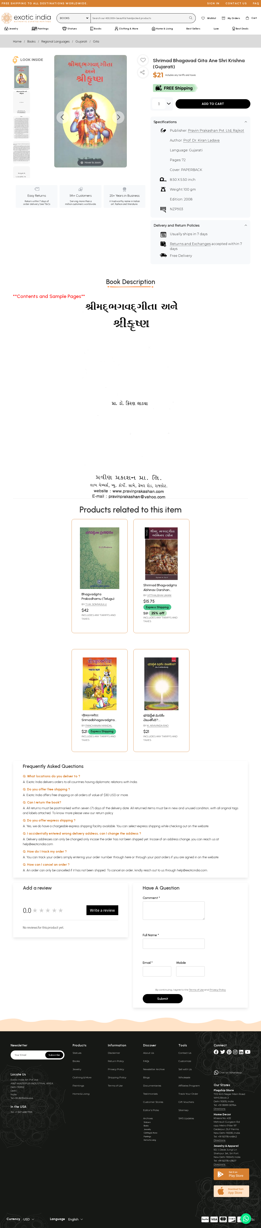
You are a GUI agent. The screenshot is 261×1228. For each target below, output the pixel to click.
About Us (148, 1052)
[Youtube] (247, 1052)
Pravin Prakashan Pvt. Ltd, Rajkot (216, 131)
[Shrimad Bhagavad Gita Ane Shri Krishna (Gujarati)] (21, 77)
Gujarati (81, 41)
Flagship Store (224, 1090)
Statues (77, 1052)
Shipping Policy (117, 1077)
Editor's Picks (151, 1110)
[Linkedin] (241, 1052)
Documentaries (152, 1085)
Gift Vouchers (186, 1101)
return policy (104, 813)
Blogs (146, 1077)
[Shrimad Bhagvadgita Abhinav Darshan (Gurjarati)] (161, 579)
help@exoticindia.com (38, 844)
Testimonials (150, 1093)
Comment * (151, 898)
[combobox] (139, 18)
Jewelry (77, 1069)
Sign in (213, 3)
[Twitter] (222, 1052)
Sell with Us (185, 1069)
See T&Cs (44, 204)
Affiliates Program (189, 1085)
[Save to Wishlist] (142, 61)
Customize (184, 1061)
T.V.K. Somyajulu (96, 604)
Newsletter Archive (154, 1069)
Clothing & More (82, 1077)
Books (31, 41)
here (128, 857)
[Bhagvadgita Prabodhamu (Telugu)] (99, 588)
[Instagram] (235, 1052)
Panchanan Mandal (98, 725)
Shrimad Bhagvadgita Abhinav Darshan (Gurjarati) (160, 589)
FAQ (256, 3)
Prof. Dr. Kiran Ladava (201, 140)
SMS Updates (186, 1118)
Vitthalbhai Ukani (159, 595)
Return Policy (116, 1061)
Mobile (181, 963)
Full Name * (151, 935)
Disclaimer (114, 1052)
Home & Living (81, 1093)
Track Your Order (188, 1093)
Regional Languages (55, 41)
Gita (96, 41)
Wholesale (184, 1077)
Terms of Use (196, 989)
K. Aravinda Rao (157, 725)
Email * (148, 963)
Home (17, 41)
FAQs (146, 1061)
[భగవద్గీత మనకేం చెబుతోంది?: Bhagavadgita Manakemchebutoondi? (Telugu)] (161, 709)
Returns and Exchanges (190, 244)
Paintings (78, 1085)
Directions (219, 1108)
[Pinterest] (229, 1052)
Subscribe (54, 1055)
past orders (162, 857)
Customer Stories (153, 1101)
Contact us (236, 3)
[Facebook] (216, 1052)
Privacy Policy (218, 989)
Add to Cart (213, 104)
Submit (162, 999)
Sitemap (183, 1110)
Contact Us (184, 1052)
